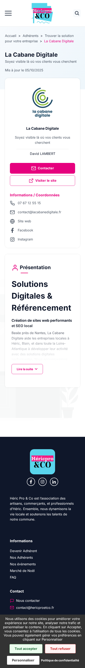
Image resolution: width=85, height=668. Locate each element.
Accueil (10, 36)
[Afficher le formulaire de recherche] (77, 13)
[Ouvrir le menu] (8, 13)
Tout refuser (60, 649)
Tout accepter (26, 649)
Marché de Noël (22, 571)
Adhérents (30, 36)
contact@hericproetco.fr (35, 608)
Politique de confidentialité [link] (60, 660)
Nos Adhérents (21, 557)
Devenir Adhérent (23, 551)
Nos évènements (23, 564)
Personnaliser (23, 660)
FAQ (13, 577)
